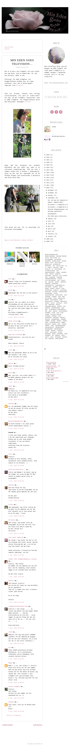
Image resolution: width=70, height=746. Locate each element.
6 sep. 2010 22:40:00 (16, 369)
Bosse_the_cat (48, 264)
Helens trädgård (14, 686)
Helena (10, 363)
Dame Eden (55, 267)
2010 (47, 188)
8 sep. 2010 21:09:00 (16, 682)
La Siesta (56, 293)
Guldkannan (52, 277)
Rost (58, 312)
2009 (47, 239)
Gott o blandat (63, 275)
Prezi (46, 309)
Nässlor (47, 303)
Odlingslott (59, 303)
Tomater (47, 325)
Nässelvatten (63, 301)
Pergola (58, 304)
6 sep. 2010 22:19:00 (16, 346)
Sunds (46, 322)
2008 (47, 241)
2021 (47, 160)
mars (49, 231)
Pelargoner (51, 304)
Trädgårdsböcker (49, 327)
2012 (47, 182)
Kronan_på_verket (63, 291)
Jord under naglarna (15, 537)
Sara (10, 279)
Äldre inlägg (37, 725)
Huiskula (60, 278)
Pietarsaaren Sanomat (50, 306)
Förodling (55, 275)
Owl (46, 304)
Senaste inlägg (8, 725)
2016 (47, 172)
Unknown (11, 403)
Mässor (47, 299)
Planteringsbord (56, 307)
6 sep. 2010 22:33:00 (16, 359)
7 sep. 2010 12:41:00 (16, 555)
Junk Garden (48, 286)
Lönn (59, 296)
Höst (58, 280)
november (51, 193)
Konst (63, 288)
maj (49, 226)
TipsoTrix (64, 324)
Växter (63, 335)
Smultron (47, 319)
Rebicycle (55, 311)
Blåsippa (47, 262)
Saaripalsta (50, 374)
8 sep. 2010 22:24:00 (16, 698)
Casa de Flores (60, 265)
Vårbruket (57, 335)
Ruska (62, 312)
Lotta (10, 350)
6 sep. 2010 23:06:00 (16, 417)
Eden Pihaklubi (58, 269)
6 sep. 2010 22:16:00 (16, 317)
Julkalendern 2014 (60, 285)
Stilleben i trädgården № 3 (58, 204)
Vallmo (46, 332)
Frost (46, 273)
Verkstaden (48, 333)
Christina (11, 520)
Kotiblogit (55, 290)
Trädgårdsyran (58, 328)
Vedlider (60, 332)
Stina (10, 290)
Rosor (53, 312)
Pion (64, 306)
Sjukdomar (55, 317)
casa (54, 265)
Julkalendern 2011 (49, 285)
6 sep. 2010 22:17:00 (16, 330)
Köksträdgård (48, 293)
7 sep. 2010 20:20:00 (16, 628)
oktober (50, 195)
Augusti (47, 257)
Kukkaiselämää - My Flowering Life (53, 366)
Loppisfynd (47, 296)
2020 (47, 162)
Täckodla (53, 330)
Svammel (63, 322)
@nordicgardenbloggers (51, 254)
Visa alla (65, 381)
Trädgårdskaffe (49, 328)
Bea (9, 299)
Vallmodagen (53, 332)
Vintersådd (47, 335)
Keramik (47, 288)
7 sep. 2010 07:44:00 (16, 465)
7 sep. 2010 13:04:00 (16, 577)
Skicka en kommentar (14, 715)
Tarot (59, 324)
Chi (66, 265)
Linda (10, 632)
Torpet (52, 325)
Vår (53, 335)
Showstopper (48, 317)
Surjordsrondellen (55, 322)
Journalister (55, 283)
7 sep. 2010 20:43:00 (16, 643)
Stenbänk (47, 320)
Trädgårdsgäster (59, 327)
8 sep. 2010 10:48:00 (16, 659)
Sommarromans (55, 319)
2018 (47, 167)
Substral (65, 320)
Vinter (65, 333)
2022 (47, 157)
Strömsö (19, 85)
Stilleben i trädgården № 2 (58, 207)
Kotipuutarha (63, 290)
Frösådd (51, 273)
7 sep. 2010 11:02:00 (16, 533)
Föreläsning (48, 275)
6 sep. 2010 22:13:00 (16, 295)
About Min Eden (9, 47)
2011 (47, 185)
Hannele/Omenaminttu (15, 421)
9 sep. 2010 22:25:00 (16, 711)
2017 (47, 170)
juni (49, 224)
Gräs (46, 277)
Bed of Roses (53, 257)
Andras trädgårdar (50, 256)
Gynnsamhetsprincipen (50, 278)
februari (51, 234)
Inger (10, 386)
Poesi (62, 307)
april (50, 229)
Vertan (53, 333)
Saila (10, 373)
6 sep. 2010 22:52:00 (16, 400)
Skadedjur (62, 317)
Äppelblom (51, 338)
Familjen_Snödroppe (50, 272)
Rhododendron (63, 311)
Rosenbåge (47, 312)
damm (61, 267)
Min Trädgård (15, 240)
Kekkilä (60, 286)
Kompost (58, 288)
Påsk (46, 311)
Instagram (47, 283)
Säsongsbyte (52, 214)
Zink (46, 338)
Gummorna (59, 277)
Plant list (7, 49)
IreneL (10, 504)
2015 (47, 175)
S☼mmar (23, 240)
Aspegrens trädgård (61, 256)
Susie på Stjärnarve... (16, 469)
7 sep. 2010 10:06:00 (16, 500)
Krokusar (54, 291)
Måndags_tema (61, 298)
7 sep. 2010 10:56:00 (16, 516)
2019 (47, 165)
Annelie (11, 580)
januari (50, 236)
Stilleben (53, 320)
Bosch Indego (58, 262)
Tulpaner (47, 330)
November (56, 301)
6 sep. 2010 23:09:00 (16, 428)
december (51, 190)
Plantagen (47, 307)
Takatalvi (54, 324)
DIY (52, 269)
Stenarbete (63, 319)
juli (49, 221)
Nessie (60, 299)
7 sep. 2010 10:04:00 (16, 481)
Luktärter (54, 296)
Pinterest (59, 306)
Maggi (10, 663)
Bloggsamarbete (49, 259)
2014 (47, 177)
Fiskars (58, 272)
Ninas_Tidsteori (49, 301)
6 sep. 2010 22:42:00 (16, 382)
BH (59, 257)
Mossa (55, 298)
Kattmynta (55, 286)
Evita (57, 270)
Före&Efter (57, 273)
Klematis (52, 288)
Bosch (51, 262)
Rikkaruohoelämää (52, 378)
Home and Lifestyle (15, 334)
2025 (47, 155)
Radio (50, 311)
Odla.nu (53, 303)
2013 (47, 180)
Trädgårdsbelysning (60, 325)
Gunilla (11, 485)
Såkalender (48, 324)
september (51, 198)
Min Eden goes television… (59, 136)
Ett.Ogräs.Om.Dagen (50, 270)
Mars (63, 296)
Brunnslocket (56, 264)
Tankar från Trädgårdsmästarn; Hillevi (22, 559)
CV (9, 240)
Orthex (65, 303)
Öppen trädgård (59, 338)
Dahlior (50, 267)
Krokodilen (48, 291)
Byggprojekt (48, 265)
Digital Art (47, 269)
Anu (9, 647)
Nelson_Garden (54, 299)
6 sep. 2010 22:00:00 (16, 286)
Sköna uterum (13, 321)
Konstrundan (48, 290)
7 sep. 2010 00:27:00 (16, 450)
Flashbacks (63, 272)
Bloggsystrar (58, 259)
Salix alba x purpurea (56, 314)
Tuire (10, 454)
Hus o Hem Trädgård (50, 280)
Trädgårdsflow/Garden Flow (18, 606)
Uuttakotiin (60, 330)
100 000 (54, 127)
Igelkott (63, 280)
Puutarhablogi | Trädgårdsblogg (57, 309)
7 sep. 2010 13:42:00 (16, 602)
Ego (64, 269)
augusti (50, 218)
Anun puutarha (51, 362)
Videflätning (60, 333)
